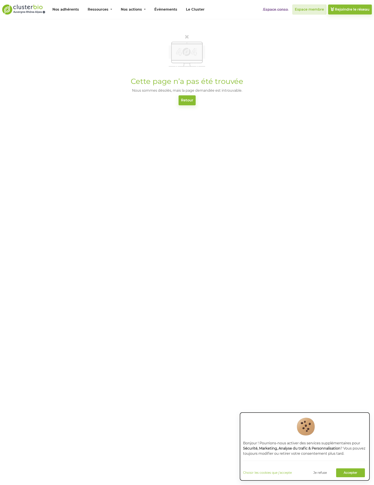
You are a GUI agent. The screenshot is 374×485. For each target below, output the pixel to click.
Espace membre (309, 9)
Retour (187, 100)
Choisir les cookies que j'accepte (267, 473)
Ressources (99, 9)
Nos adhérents (65, 9)
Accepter (350, 473)
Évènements (165, 9)
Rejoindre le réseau (351, 9)
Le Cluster (195, 9)
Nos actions (132, 9)
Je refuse (320, 473)
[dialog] (305, 446)
